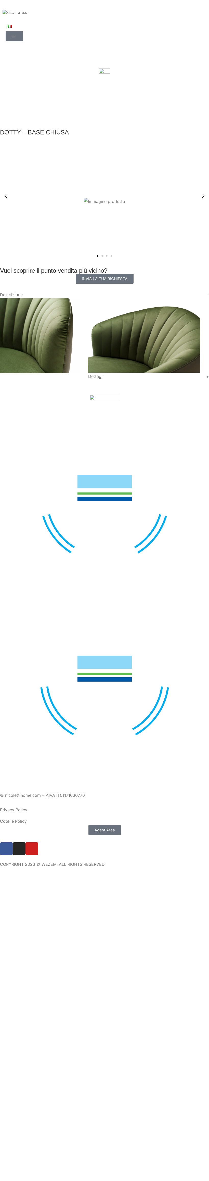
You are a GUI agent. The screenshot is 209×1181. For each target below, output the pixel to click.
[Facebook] (6, 848)
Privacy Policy (13, 809)
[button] (203, 196)
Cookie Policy (13, 821)
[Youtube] (31, 848)
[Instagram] (19, 848)
